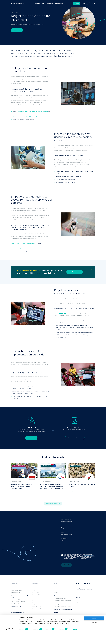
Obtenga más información (74, 438)
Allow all (94, 618)
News (43, 3)
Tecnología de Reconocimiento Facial (63, 604)
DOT (55, 590)
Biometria (35, 600)
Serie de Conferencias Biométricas (63, 609)
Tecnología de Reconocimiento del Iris (63, 606)
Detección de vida (17, 249)
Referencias (50, 3)
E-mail (63, 532)
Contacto (76, 3)
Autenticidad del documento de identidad (23, 243)
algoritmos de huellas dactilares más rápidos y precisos (33, 111)
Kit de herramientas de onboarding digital (20, 596)
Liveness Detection (37, 592)
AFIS (33, 604)
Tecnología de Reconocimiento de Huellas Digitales (62, 601)
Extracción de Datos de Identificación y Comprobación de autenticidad (20, 600)
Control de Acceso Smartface (18, 609)
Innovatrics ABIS (15, 588)
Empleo (78, 602)
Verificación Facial (15, 603)
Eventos (56, 612)
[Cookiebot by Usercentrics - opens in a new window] (9, 629)
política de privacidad (88, 555)
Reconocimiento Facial (38, 602)
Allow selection (94, 622)
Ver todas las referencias (53, 503)
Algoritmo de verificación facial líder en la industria (26, 116)
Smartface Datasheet (37, 594)
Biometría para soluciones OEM (19, 612)
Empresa (63, 526)
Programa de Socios (81, 604)
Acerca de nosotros (80, 600)
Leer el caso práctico (74, 272)
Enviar (66, 564)
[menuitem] (43, 3)
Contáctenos (16, 30)
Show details (75, 629)
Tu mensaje (64, 538)
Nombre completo (66, 519)
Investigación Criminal (16, 590)
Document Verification (38, 609)
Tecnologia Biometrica (60, 598)
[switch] (41, 629)
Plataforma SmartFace (16, 606)
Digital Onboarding (37, 606)
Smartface (56, 592)
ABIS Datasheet (36, 590)
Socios (83, 3)
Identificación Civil (15, 592)
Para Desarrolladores (59, 588)
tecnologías (62, 313)
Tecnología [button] (37, 3)
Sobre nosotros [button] (59, 3)
